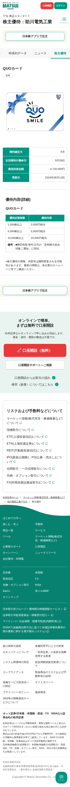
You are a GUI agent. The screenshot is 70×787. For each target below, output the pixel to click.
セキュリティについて (16, 652)
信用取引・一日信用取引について (29, 468)
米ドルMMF (42, 590)
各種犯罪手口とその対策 (49, 645)
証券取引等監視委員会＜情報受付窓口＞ (26, 615)
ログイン (60, 5)
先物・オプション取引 (16, 584)
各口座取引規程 (12, 645)
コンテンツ (64, 23)
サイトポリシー (44, 682)
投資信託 (8, 578)
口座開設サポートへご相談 (35, 365)
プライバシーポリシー (16, 692)
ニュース (40, 53)
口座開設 (47, 5)
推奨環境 (40, 692)
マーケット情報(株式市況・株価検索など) (48, 538)
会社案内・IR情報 (13, 558)
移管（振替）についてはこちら (32, 384)
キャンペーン (10, 552)
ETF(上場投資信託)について (25, 436)
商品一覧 (8, 530)
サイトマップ (10, 597)
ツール (7, 536)
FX (36, 578)
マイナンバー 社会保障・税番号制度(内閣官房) (30, 621)
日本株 (7, 572)
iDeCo (6, 590)
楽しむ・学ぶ (10, 524)
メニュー (61, 780)
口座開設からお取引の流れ (32, 377)
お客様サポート (12, 546)
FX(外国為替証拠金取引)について (29, 482)
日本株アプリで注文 (35, 36)
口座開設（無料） (37, 350)
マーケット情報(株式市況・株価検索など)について (34, 421)
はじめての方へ (12, 518)
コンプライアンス (13, 672)
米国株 (39, 572)
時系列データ (18, 53)
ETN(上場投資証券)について (26, 443)
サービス (40, 530)
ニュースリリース (45, 552)
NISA (38, 584)
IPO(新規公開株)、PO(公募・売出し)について (34, 459)
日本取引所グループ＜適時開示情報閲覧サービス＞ (33, 608)
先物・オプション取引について (28, 475)
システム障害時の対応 (16, 662)
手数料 (39, 524)
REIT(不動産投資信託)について (27, 450)
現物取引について (19, 429)
